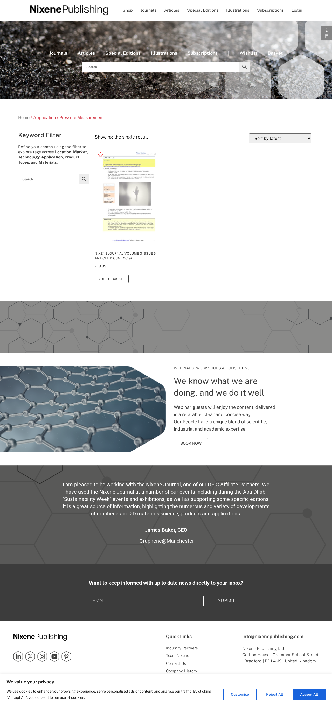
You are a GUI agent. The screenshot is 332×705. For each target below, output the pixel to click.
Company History (181, 671)
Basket (275, 53)
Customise (240, 694)
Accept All (309, 694)
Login (297, 10)
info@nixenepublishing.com (272, 636)
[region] (166, 689)
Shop (128, 10)
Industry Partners (182, 648)
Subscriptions (270, 10)
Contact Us (176, 663)
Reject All (274, 694)
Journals (148, 10)
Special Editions (202, 10)
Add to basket (111, 279)
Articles (171, 10)
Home (24, 117)
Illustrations (237, 10)
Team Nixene (177, 655)
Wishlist (248, 53)
